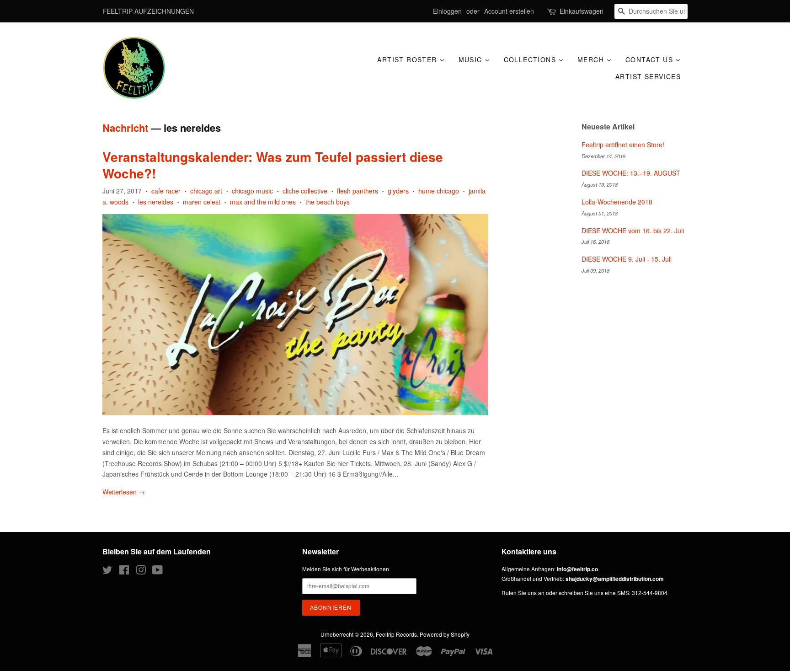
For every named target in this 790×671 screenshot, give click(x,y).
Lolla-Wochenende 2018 (617, 201)
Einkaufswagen (581, 11)
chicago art (206, 190)
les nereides (155, 201)
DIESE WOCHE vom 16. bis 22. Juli (633, 230)
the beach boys (327, 201)
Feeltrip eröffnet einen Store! (623, 144)
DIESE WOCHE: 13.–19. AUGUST (631, 172)
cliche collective (305, 190)
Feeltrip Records (396, 634)
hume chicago (438, 190)
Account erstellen (509, 11)
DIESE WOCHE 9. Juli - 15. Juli (627, 258)
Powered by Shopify (445, 634)
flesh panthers (357, 190)
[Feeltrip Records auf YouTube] (157, 571)
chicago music (252, 190)
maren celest (201, 201)
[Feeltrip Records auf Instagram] (141, 571)
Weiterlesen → (123, 491)
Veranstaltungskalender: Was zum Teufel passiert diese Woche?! (272, 165)
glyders (398, 190)
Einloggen (447, 11)
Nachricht (125, 127)
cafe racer (166, 190)
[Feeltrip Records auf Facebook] (124, 571)
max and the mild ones (263, 201)
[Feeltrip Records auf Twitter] (107, 571)
